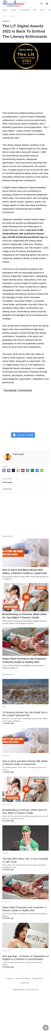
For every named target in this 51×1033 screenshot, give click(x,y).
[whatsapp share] (32, 470)
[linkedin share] (27, 470)
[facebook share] (3, 470)
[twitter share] (13, 470)
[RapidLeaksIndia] (13, 3)
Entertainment (25, 10)
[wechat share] (41, 470)
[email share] (18, 470)
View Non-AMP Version (31, 989)
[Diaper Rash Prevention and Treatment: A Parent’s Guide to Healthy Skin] (25, 641)
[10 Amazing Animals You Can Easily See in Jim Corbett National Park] (25, 691)
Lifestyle (13, 10)
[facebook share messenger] (8, 470)
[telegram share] (37, 470)
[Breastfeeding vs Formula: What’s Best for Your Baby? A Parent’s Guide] (25, 597)
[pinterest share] (22, 470)
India (35, 10)
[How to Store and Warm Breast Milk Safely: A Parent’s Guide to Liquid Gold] (25, 553)
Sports (42, 10)
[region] (25, 92)
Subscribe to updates (25, 435)
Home (5, 10)
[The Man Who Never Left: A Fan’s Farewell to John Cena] (25, 838)
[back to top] (46, 1028)
